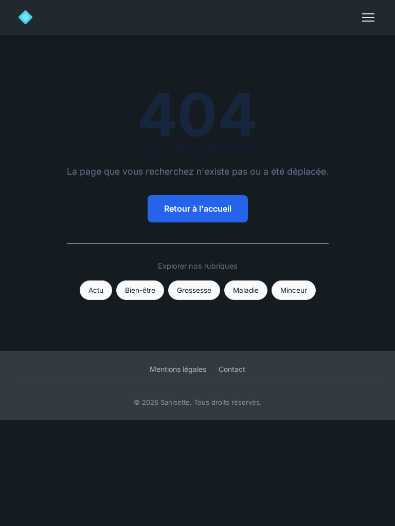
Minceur (293, 290)
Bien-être (140, 290)
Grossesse (194, 290)
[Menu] (368, 17)
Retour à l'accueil (197, 208)
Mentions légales (178, 369)
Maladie (246, 290)
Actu (95, 290)
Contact (232, 369)
